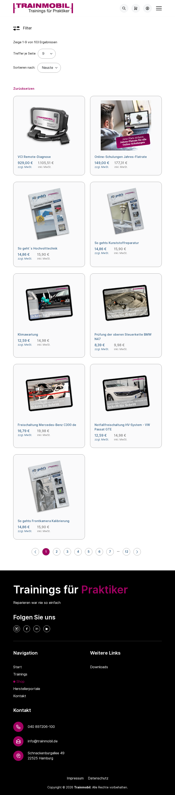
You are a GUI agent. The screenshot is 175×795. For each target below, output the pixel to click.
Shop (20, 682)
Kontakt (19, 696)
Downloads (99, 667)
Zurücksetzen (23, 88)
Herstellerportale (26, 689)
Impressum (75, 778)
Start (17, 667)
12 (126, 551)
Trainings (20, 674)
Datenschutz (98, 778)
